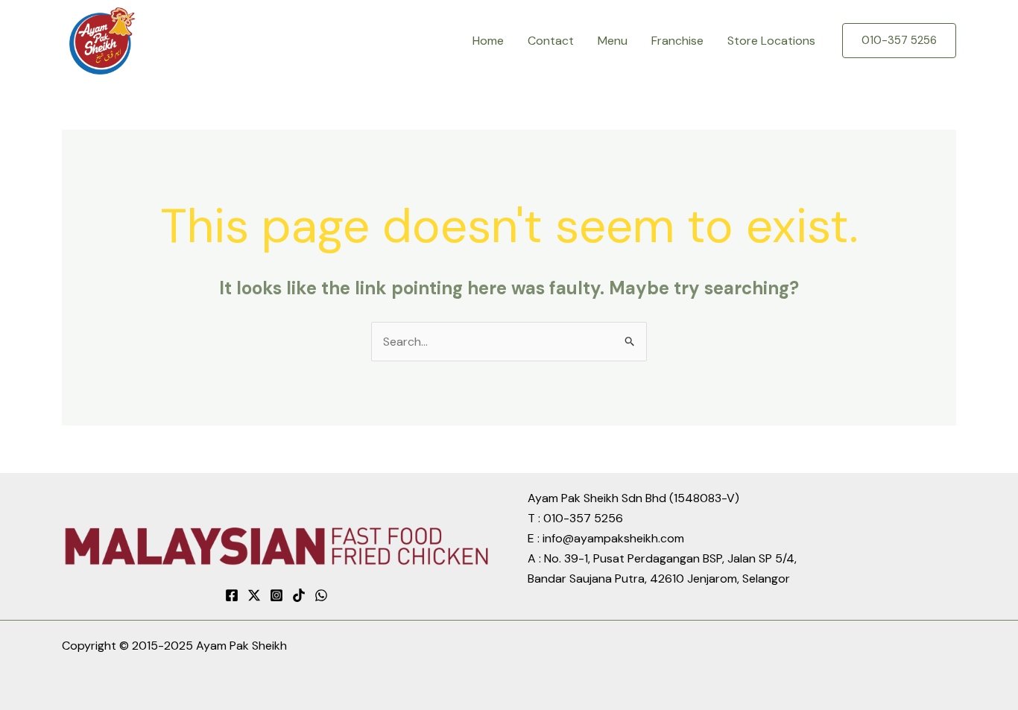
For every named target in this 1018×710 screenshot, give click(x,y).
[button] (899, 40)
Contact (551, 40)
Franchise (677, 40)
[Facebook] (231, 595)
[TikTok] (299, 595)
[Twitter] (254, 595)
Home (488, 40)
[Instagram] (276, 595)
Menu (612, 40)
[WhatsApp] (321, 595)
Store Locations (771, 40)
